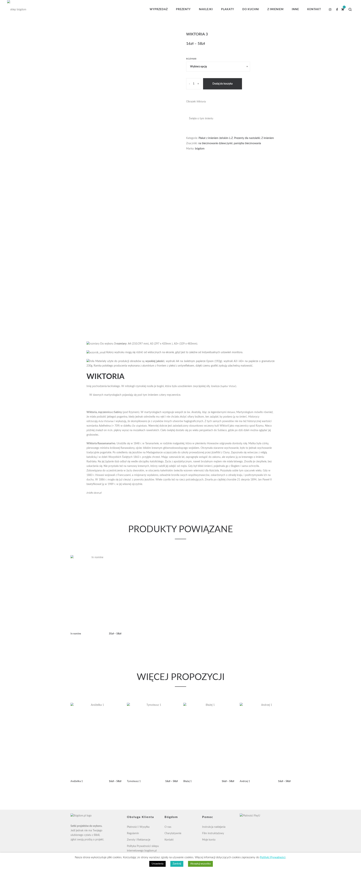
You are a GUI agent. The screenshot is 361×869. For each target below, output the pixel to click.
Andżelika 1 (77, 781)
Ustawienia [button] (157, 864)
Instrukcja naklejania (213, 827)
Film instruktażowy (213, 833)
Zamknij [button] (177, 864)
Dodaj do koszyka (222, 83)
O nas (168, 827)
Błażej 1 (187, 781)
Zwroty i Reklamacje (138, 840)
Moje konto (208, 840)
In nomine (76, 634)
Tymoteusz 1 (134, 781)
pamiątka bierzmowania (247, 143)
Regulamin (133, 833)
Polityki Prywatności (272, 857)
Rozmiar (191, 59)
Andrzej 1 (245, 781)
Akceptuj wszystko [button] (200, 864)
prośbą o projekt (93, 839)
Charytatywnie (173, 833)
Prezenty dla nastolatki (247, 138)
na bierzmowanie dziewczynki (215, 143)
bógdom (200, 148)
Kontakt (169, 840)
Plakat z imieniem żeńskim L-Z (216, 138)
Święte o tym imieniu (201, 118)
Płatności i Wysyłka (138, 827)
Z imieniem (267, 138)
